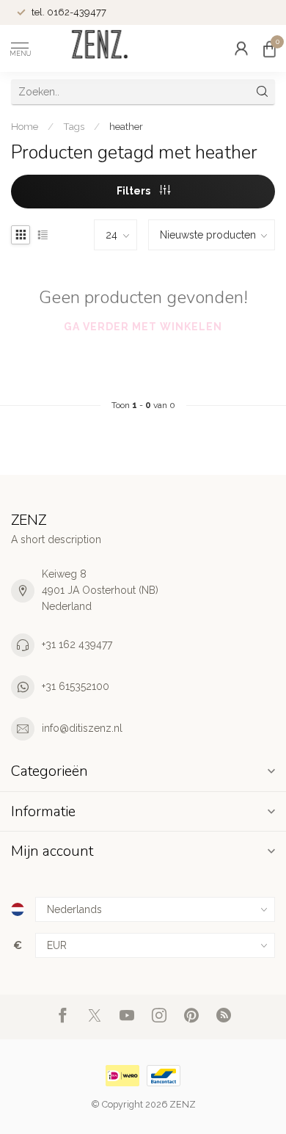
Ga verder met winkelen (143, 326)
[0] (269, 48)
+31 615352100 (75, 686)
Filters (135, 191)
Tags (73, 126)
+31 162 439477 (77, 644)
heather (126, 126)
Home (24, 126)
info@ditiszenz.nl (82, 728)
